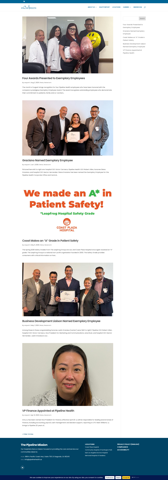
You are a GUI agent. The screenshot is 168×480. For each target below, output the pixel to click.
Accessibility (123, 450)
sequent (27, 83)
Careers (126, 7)
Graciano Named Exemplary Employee (47, 160)
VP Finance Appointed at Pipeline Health (48, 411)
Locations (116, 7)
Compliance (122, 447)
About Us (91, 7)
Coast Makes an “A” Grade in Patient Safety (50, 241)
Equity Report (104, 7)
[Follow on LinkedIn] (22, 467)
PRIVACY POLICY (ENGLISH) (128, 444)
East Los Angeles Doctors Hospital (96, 453)
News (42, 83)
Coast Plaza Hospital (92, 447)
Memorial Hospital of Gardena (95, 456)
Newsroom (137, 7)
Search (142, 18)
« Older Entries (27, 434)
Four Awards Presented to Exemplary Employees (53, 78)
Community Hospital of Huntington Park (98, 450)
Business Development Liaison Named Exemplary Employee (61, 321)
